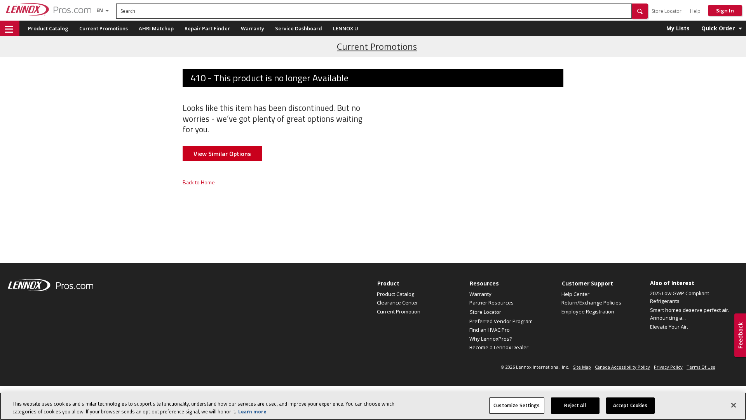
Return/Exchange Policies (591, 302)
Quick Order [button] (718, 28)
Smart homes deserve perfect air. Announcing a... (689, 313)
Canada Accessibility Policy (622, 367)
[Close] (733, 405)
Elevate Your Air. (669, 326)
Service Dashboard (298, 28)
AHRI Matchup (156, 28)
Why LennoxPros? (490, 338)
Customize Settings (516, 405)
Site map (582, 367)
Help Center (575, 294)
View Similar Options (222, 153)
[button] (640, 11)
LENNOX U (345, 28)
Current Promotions (103, 28)
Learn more (252, 411)
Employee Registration (587, 311)
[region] (373, 406)
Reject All (575, 405)
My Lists (678, 28)
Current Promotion (398, 311)
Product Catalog (48, 28)
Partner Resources (491, 302)
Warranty (252, 28)
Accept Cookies (630, 405)
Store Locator (667, 11)
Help (695, 11)
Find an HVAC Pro (489, 329)
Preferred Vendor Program (501, 321)
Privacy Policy (668, 367)
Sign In (725, 10)
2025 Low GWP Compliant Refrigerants (679, 297)
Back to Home (199, 182)
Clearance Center (397, 302)
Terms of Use (701, 367)
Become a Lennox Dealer (498, 347)
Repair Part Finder (207, 28)
